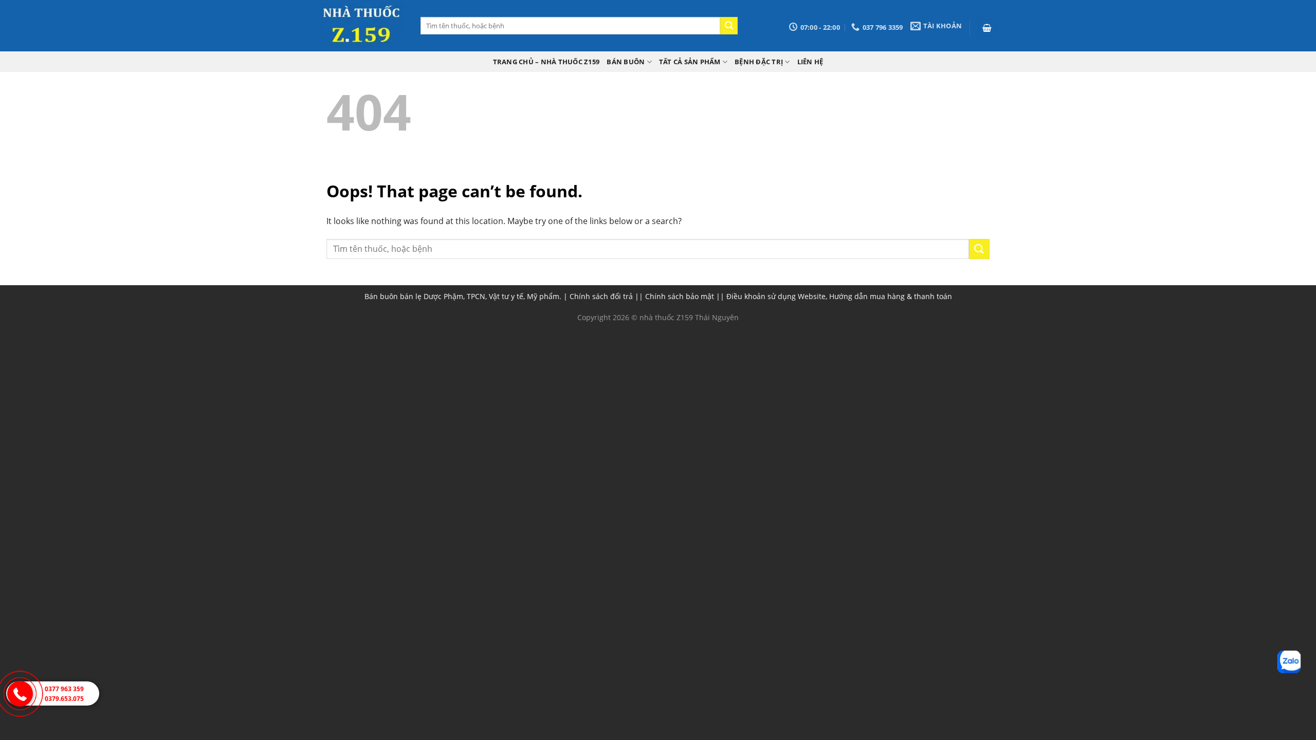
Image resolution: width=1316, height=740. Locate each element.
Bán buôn (626, 61)
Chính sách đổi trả (601, 296)
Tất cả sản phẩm (690, 61)
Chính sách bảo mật (679, 296)
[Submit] (729, 25)
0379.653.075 (64, 698)
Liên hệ (810, 61)
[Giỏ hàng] (987, 28)
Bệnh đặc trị (759, 61)
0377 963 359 (64, 688)
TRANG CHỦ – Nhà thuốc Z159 (546, 61)
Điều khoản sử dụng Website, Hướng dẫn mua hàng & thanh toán (839, 296)
